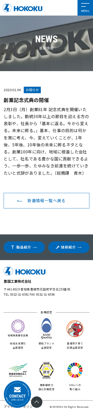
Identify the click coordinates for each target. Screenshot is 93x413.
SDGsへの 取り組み (75, 387)
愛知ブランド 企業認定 (46, 345)
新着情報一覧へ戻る (46, 200)
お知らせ (32, 89)
